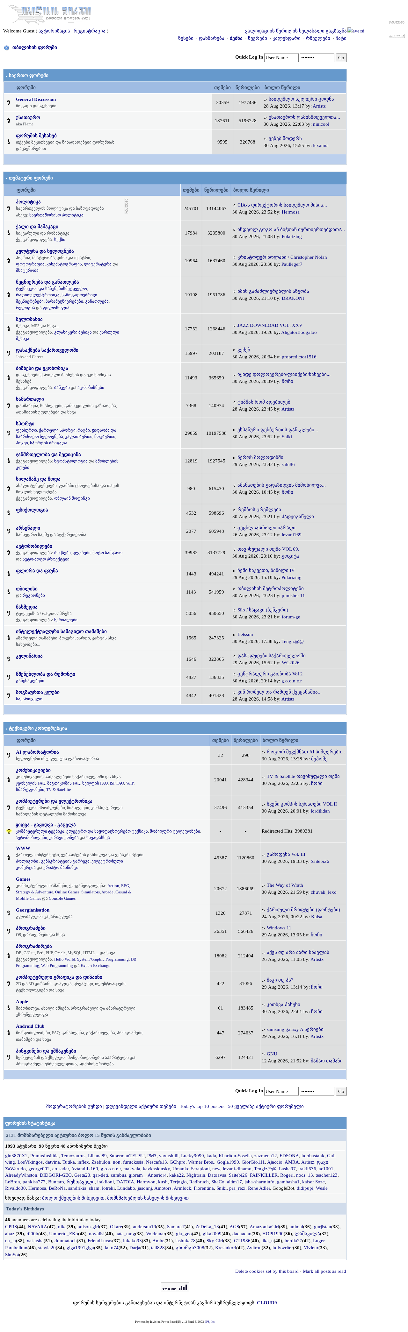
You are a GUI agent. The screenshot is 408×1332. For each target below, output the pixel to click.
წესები (185, 38)
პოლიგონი (27, 861)
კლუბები (82, 552)
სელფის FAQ (95, 783)
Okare (116, 1226)
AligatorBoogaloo (299, 332)
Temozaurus (73, 1155)
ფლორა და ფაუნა (37, 570)
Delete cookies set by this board (267, 1271)
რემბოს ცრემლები (259, 509)
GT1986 (242, 1240)
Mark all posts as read (324, 1271)
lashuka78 (185, 1240)
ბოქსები (62, 552)
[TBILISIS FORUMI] (49, 13)
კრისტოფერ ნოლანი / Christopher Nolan (282, 257)
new (216, 1168)
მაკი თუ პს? (280, 980)
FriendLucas (100, 1240)
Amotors (162, 1188)
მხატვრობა (27, 270)
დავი (322, 1162)
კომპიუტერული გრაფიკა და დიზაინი (59, 977)
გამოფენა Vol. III (286, 854)
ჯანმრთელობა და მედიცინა (48, 454)
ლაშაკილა (307, 1233)
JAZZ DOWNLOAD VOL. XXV (269, 325)
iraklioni (105, 1181)
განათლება (97, 301)
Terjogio (178, 1181)
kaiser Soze (313, 1181)
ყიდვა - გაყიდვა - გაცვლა (46, 824)
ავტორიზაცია (54, 30)
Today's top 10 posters (202, 1106)
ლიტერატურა (98, 264)
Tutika (68, 1162)
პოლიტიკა (28, 201)
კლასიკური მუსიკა (73, 332)
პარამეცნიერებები (64, 301)
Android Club (30, 1026)
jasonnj (145, 1188)
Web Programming (57, 965)
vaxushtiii (168, 1155)
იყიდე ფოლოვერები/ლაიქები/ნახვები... (284, 374)
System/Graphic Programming (103, 959)
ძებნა (236, 38)
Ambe (158, 1240)
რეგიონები (34, 595)
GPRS (11, 1226)
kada (211, 1155)
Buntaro (56, 1181)
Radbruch (199, 1181)
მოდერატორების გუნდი (74, 1106)
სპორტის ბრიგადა (48, 442)
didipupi (305, 1188)
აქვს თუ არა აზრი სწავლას (298, 952)
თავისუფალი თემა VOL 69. (268, 549)
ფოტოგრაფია (30, 264)
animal (296, 1226)
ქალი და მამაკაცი (37, 226)
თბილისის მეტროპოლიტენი (270, 588)
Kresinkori (225, 1247)
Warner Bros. (201, 1162)
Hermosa (291, 212)
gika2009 (212, 1233)
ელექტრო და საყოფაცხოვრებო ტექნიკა (107, 831)
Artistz (319, 106)
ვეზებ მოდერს (285, 138)
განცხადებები (30, 680)
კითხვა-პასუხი (283, 1004)
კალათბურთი (78, 436)
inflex (83, 1162)
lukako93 (132, 1240)
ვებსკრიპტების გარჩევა (65, 861)
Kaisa (316, 916)
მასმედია (27, 607)
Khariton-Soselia (235, 1155)
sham (94, 1188)
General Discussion (36, 99)
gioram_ (137, 1175)
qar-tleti (100, 1175)
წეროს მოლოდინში (260, 457)
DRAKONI (293, 298)
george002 (39, 1168)
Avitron (254, 1247)
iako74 (112, 1247)
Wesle (322, 1188)
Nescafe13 (156, 1162)
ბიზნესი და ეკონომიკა (42, 368)
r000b (32, 1233)
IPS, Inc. (210, 1321)
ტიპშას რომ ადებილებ (263, 402)
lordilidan (320, 811)
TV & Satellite (58, 789)
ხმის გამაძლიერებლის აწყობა (273, 291)
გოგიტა (290, 556)
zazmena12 (265, 1155)
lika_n (267, 1240)
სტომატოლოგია (71, 461)
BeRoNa (57, 1188)
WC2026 (291, 662)
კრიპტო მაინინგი (60, 867)
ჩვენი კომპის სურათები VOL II (302, 804)
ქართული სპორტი (57, 430)
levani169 (292, 534)
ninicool (321, 124)
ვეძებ (243, 349)
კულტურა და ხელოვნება (45, 251)
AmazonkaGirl (264, 1226)
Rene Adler (259, 1188)
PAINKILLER (264, 1175)
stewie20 (47, 1247)
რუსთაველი (81, 1181)
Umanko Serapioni (191, 1168)
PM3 (152, 1155)
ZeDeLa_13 (207, 1226)
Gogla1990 (228, 1162)
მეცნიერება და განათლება (47, 282)
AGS (234, 1226)
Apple (22, 1001)
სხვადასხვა (98, 837)
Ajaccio (274, 1162)
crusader (60, 1168)
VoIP (130, 783)
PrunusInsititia (44, 1155)
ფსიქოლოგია (32, 509)
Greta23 (82, 1175)
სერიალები (65, 619)
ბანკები (62, 387)
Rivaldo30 (15, 1188)
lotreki (108, 1188)
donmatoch (66, 1240)
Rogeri (287, 1175)
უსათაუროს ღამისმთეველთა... (304, 117)
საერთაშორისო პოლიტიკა (56, 215)
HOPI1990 (273, 1233)
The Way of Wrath (285, 885)
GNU (272, 1053)
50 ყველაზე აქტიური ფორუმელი (266, 1106)
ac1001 (326, 1168)
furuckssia (133, 1162)
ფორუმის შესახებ (36, 135)
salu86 (288, 464)
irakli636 (307, 1168)
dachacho (241, 1233)
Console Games (62, 898)
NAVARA (37, 1226)
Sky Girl (215, 1240)
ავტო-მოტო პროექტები (46, 559)
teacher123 (327, 1175)
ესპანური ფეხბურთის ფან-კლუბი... (277, 429)
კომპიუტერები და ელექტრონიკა (54, 801)
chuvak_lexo (324, 892)
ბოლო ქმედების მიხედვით (73, 1198)
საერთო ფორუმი (28, 75)
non (116, 1162)
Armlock (182, 1188)
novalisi (97, 1233)
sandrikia (77, 1188)
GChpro (178, 1162)
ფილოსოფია (56, 307)
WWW (23, 848)
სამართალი (30, 399)
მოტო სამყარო (107, 552)
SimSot (12, 1254)
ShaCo (217, 1181)
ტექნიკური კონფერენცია (38, 728)
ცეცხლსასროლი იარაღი (266, 527)
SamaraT (176, 1226)
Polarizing (292, 236)
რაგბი (83, 430)
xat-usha (35, 1240)
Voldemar (155, 1233)
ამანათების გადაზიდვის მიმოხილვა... (281, 485)
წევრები (257, 38)
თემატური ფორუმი (31, 177)
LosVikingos (30, 1162)
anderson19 (144, 1226)
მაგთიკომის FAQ (63, 783)
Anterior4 (157, 1175)
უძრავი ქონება (64, 837)
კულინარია (29, 656)
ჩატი (341, 38)
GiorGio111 (253, 1162)
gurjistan (322, 1226)
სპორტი (25, 423)
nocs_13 (304, 1175)
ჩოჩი (287, 381)
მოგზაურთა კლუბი (38, 692)
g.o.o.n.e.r (291, 680)
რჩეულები (318, 38)
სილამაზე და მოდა (38, 479)
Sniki (287, 436)
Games (23, 879)
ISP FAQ (117, 783)
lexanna (321, 145)
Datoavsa (217, 1175)
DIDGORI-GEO (56, 1175)
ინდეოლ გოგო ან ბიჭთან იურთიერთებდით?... (291, 229)
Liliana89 (97, 1155)
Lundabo (126, 1188)
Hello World (64, 959)
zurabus (118, 1175)
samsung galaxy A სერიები (295, 1029)
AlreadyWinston (21, 1175)
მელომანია (29, 319)
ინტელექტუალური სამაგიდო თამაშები (61, 631)
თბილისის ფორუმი (34, 47)
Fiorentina (204, 1188)
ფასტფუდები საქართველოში (271, 655)
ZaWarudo (15, 1168)
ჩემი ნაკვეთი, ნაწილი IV (266, 570)
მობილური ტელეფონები (175, 831)
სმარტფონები (30, 789)
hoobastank (313, 1155)
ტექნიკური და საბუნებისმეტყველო (51, 288)
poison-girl (88, 1226)
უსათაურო (28, 117)
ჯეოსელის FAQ (30, 783)
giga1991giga (80, 1247)
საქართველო (29, 698)
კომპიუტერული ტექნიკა (40, 831)
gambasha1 (288, 1181)
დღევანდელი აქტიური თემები (141, 1106)
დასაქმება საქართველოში (47, 350)
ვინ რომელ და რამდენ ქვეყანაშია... (279, 691)
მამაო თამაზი (327, 1060)
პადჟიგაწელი (298, 516)
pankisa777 (34, 1181)
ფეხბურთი (26, 430)
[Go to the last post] (265, 99)
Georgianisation (32, 910)
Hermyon (146, 1181)
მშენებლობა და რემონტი (45, 674)
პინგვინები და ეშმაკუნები (46, 1051)
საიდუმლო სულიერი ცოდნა (301, 99)
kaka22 (176, 1175)
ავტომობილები (34, 546)
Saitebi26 (320, 861)
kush (163, 1181)
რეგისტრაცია (90, 30)
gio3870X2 (16, 1155)
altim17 (234, 1181)
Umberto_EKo (63, 1233)
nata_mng (125, 1233)
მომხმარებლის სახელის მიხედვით (148, 1198)
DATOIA (125, 1181)
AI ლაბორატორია (37, 752)
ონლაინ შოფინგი (72, 498)
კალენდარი (287, 38)
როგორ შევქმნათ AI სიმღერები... (306, 751)
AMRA (292, 1162)
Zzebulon (100, 1162)
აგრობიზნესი (90, 387)
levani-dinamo (237, 1168)
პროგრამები (31, 928)
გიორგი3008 (190, 1247)
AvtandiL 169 (84, 1168)
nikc (62, 1226)
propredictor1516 (299, 356)
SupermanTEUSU (127, 1155)
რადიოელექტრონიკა (38, 294)
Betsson (245, 634)
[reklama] (126, 205)
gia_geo (184, 1233)
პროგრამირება (34, 946)
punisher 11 (293, 595)
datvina (52, 1162)
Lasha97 (287, 1168)
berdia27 (293, 1240)
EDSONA (289, 1155)
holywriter (283, 1247)
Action (113, 885)
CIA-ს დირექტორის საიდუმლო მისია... (282, 205)
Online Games (67, 892)
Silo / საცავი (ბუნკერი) (262, 609)
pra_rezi (237, 1188)
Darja (134, 1247)
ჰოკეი (22, 442)
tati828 (158, 1247)
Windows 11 (279, 927)
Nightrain (195, 1175)
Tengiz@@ (292, 641)
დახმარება (211, 38)
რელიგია (25, 307)
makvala (131, 1168)
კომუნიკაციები (33, 770)
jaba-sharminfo (259, 1181)
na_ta (10, 1240)
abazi (10, 1233)
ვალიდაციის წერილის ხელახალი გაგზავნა (296, 30)
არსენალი (28, 528)
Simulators (90, 892)
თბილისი (27, 588)
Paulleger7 (291, 264)
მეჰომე (319, 758)
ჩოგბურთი (104, 436)
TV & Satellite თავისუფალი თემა (303, 776)
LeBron (12, 1181)
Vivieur (311, 1247)
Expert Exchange (95, 965)
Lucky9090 (192, 1155)
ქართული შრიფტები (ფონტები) (303, 909)
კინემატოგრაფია (64, 264)
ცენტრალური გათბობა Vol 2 (270, 673)
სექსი (59, 239)
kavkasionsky (156, 1168)
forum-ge (291, 616)
